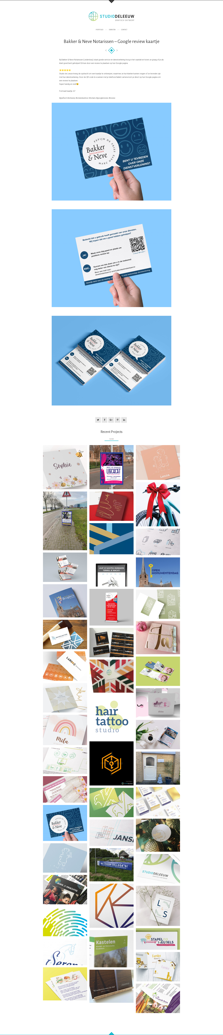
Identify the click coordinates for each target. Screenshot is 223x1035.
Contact (124, 30)
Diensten (112, 30)
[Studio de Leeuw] (111, 16)
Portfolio (99, 30)
